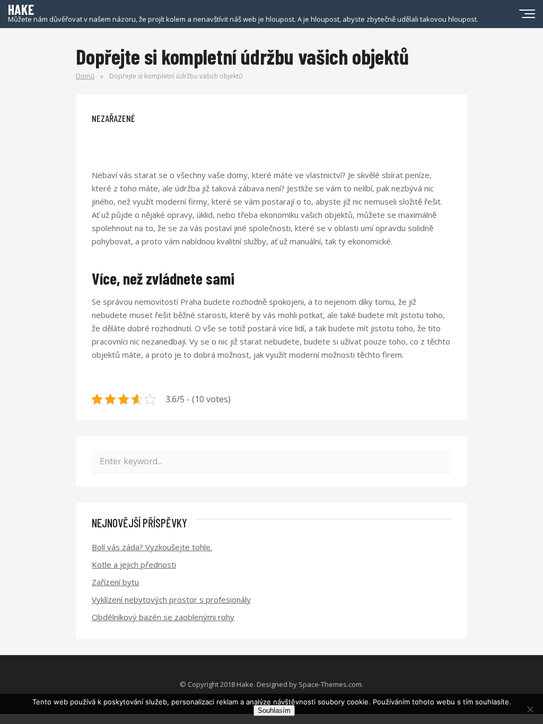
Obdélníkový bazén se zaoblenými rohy (163, 617)
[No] (529, 709)
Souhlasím (274, 710)
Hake (245, 684)
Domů (85, 76)
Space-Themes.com (330, 684)
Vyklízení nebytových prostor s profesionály (171, 599)
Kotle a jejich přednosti (134, 564)
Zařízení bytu (115, 582)
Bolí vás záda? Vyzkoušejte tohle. (152, 547)
